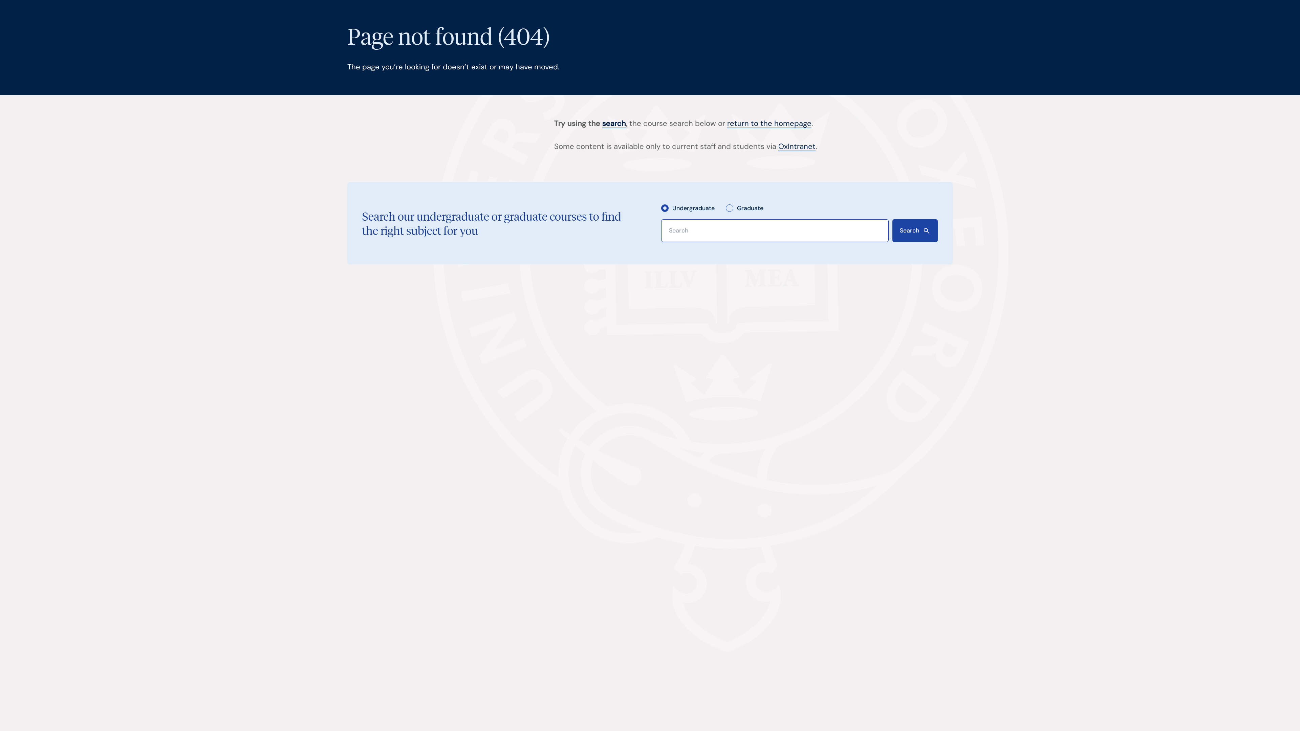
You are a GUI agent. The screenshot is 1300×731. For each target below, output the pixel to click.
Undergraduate (693, 208)
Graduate (750, 208)
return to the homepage (769, 123)
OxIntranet (797, 146)
